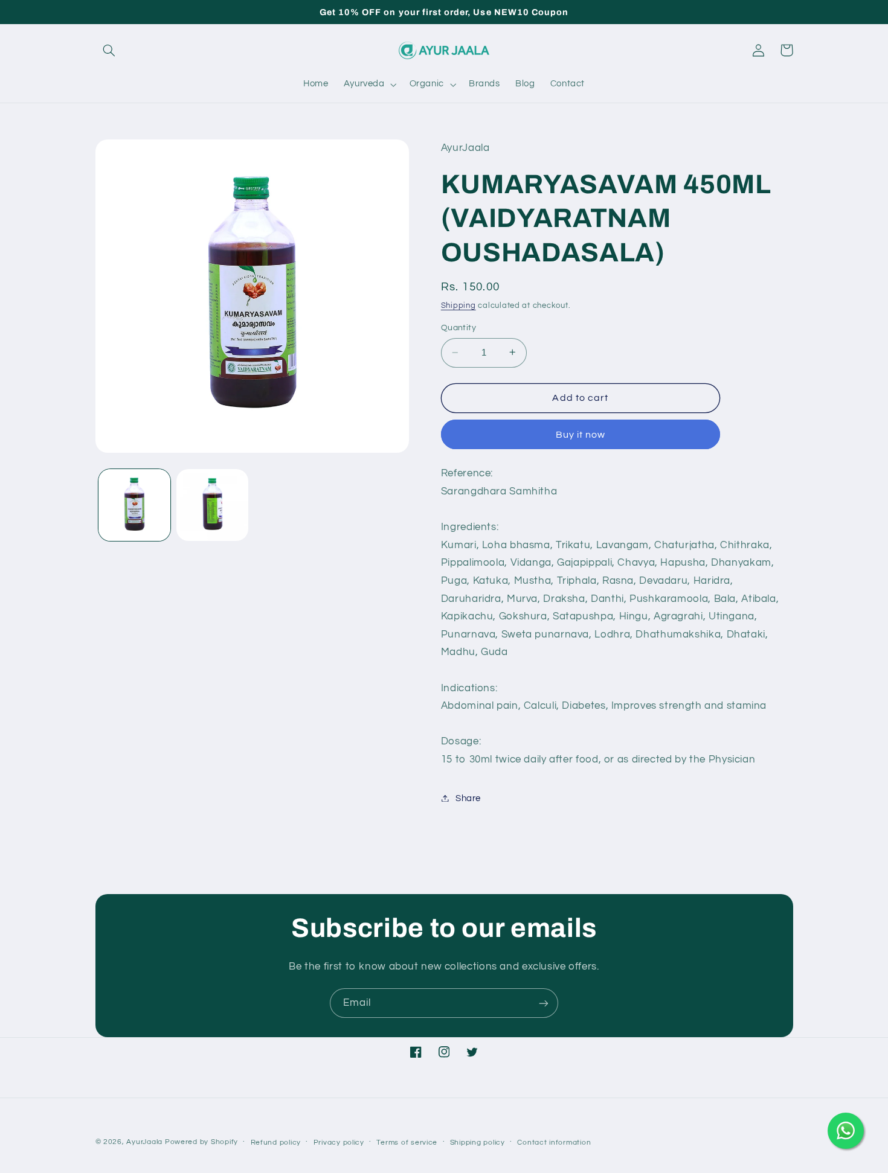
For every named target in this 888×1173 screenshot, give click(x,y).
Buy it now (581, 434)
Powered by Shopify (201, 1142)
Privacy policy (339, 1142)
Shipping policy (477, 1142)
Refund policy (276, 1142)
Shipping (458, 305)
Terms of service (406, 1142)
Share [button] (468, 797)
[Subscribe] (544, 1003)
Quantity (458, 328)
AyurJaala (144, 1142)
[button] (109, 50)
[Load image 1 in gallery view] (134, 505)
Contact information (554, 1142)
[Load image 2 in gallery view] (212, 505)
